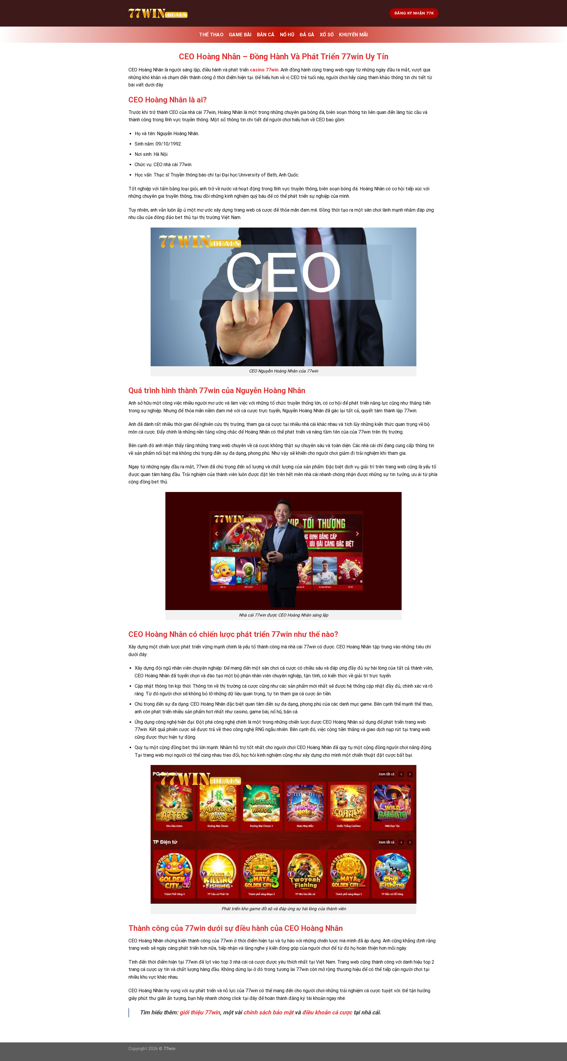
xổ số (327, 34)
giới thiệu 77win (200, 1012)
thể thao (211, 34)
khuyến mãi (353, 34)
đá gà (307, 34)
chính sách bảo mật (268, 1012)
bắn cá (266, 34)
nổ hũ (287, 34)
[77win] (158, 13)
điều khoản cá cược (327, 1012)
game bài (240, 34)
